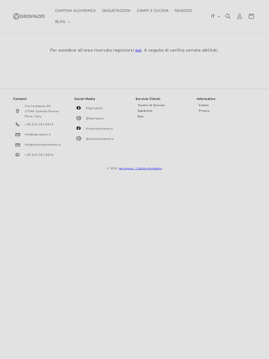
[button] (62, 21)
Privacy (204, 111)
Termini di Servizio (151, 105)
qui (138, 50)
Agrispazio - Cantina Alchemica (140, 168)
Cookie (204, 105)
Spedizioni (145, 111)
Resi (141, 117)
